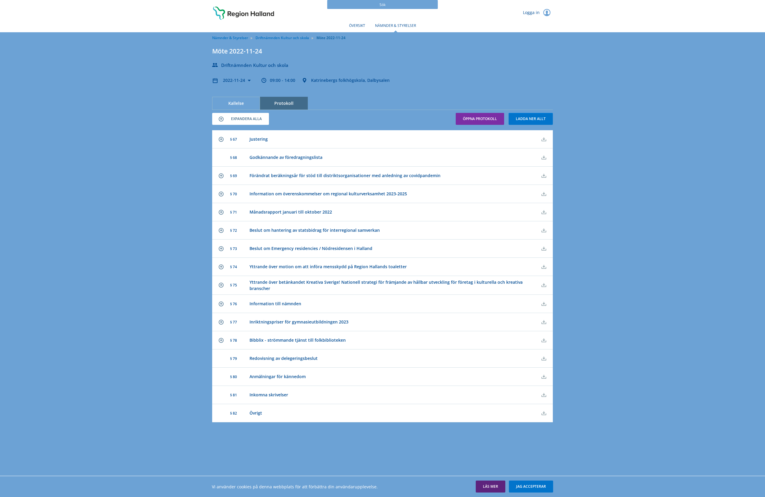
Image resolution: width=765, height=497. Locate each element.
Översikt (357, 25)
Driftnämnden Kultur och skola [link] (282, 37)
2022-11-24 (234, 80)
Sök (382, 4)
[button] (240, 119)
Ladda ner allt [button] (531, 118)
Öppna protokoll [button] (480, 118)
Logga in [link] (532, 12)
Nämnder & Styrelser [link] (230, 37)
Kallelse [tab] (236, 103)
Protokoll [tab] (283, 103)
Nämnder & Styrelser (395, 25)
